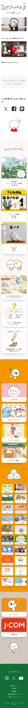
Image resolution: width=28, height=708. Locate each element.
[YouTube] (21, 678)
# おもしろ (18, 83)
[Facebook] (14, 108)
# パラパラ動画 (20, 80)
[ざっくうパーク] (14, 7)
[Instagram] (7, 678)
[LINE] (22, 108)
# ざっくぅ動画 (8, 80)
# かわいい (9, 83)
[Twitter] (6, 108)
